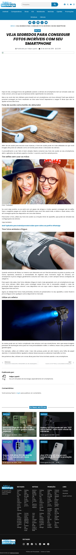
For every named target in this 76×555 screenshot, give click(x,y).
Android (5, 12)
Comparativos (16, 12)
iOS (33, 12)
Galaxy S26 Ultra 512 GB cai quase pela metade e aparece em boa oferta (57, 518)
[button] (30, 22)
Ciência (42, 17)
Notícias (51, 12)
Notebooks (41, 12)
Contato (65, 491)
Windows (34, 17)
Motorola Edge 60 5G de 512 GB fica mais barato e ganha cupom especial (35, 498)
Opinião (59, 12)
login (18, 393)
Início (13, 26)
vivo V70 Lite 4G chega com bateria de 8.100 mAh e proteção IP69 (35, 521)
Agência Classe (14, 553)
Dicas (27, 12)
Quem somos (67, 496)
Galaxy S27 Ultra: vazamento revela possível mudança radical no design (21, 520)
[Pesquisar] (54, 4)
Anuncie (65, 493)
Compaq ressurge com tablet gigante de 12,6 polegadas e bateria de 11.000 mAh (28, 521)
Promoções (69, 12)
